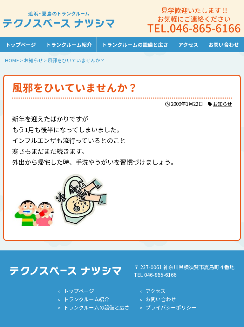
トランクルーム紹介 (69, 44)
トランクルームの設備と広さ (135, 44)
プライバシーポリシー (171, 307)
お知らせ (222, 103)
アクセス (188, 44)
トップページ (20, 44)
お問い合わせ (223, 44)
